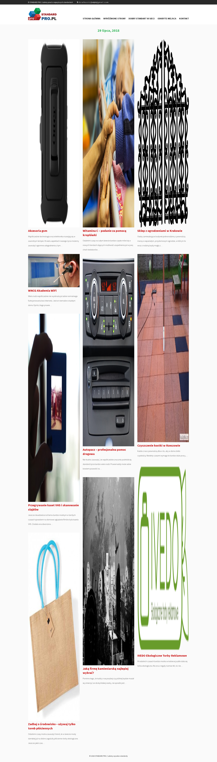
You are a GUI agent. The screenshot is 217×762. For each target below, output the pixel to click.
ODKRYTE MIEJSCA (167, 18)
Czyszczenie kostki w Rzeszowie (158, 445)
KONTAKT (184, 18)
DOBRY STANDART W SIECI (142, 18)
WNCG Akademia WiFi (42, 291)
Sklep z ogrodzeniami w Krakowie (159, 231)
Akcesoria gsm (37, 231)
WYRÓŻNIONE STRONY (114, 18)
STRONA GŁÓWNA (91, 18)
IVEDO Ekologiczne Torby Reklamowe (162, 656)
